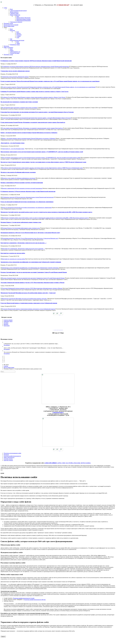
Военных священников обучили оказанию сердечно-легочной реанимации (22, 182)
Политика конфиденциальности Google (23, 598)
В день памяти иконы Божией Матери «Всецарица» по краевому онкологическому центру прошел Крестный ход (33, 122)
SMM (63, 463)
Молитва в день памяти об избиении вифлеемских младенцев (18, 172)
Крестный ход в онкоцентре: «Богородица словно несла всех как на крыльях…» (23, 243)
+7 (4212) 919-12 (62, 5)
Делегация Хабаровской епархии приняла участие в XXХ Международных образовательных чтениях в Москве (32, 282)
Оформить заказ (8, 321)
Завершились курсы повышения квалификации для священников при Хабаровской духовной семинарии (31, 262)
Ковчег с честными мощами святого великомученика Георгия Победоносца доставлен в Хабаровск (29, 132)
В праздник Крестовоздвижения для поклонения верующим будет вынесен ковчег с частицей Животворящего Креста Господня (37, 112)
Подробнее (7, 345)
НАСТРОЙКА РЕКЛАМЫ (73, 463)
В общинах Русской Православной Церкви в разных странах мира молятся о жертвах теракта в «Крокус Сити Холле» (35, 91)
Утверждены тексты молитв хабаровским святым (15, 71)
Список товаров (8, 320)
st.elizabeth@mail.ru (58, 412)
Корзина (6, 324)
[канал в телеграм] (61, 314)
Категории (7, 325)
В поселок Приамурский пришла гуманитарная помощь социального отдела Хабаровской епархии (29, 303)
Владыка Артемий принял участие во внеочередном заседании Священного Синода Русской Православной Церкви (34, 272)
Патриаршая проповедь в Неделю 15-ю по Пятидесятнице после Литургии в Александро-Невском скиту (30, 232)
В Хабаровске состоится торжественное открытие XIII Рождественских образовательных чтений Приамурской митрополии (36, 60)
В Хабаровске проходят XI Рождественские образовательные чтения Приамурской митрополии (28, 191)
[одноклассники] (54, 314)
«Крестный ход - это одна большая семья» (13, 143)
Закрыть (3, 636)
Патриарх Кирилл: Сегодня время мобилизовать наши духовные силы (21, 222)
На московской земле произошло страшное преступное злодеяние (19, 102)
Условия (6, 322)
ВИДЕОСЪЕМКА (86, 463)
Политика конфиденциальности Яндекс (35, 599)
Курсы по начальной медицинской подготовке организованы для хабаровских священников (27, 201)
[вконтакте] (58, 314)
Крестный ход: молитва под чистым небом (13, 253)
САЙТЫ (59, 463)
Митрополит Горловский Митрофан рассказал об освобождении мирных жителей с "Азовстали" (28, 293)
